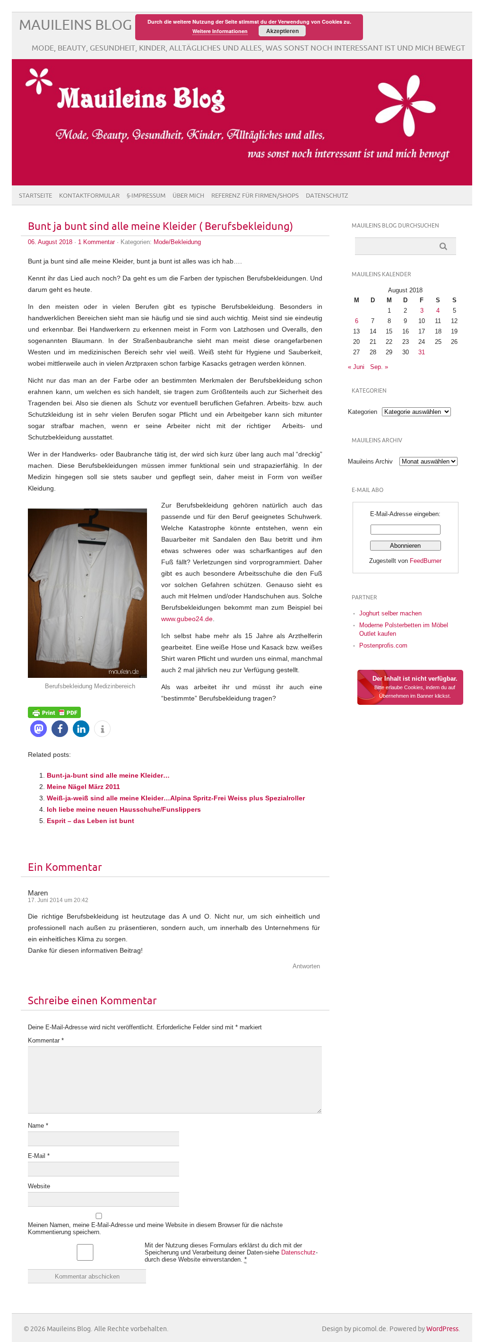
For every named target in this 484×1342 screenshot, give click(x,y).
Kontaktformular (89, 196)
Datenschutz (327, 196)
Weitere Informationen (220, 31)
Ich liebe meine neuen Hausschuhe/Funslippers (124, 809)
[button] (38, 728)
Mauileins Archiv (370, 461)
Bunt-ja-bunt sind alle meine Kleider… (108, 775)
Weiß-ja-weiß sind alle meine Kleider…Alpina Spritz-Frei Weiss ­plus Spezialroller (176, 798)
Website (39, 1186)
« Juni (356, 366)
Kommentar (46, 1040)
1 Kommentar (96, 242)
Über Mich (188, 196)
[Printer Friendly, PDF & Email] (54, 712)
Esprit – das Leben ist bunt (90, 820)
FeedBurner (425, 560)
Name (38, 1125)
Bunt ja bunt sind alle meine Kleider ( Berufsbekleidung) (160, 226)
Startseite (35, 196)
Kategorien (362, 411)
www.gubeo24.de (187, 619)
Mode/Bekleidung (177, 242)
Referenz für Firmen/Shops (255, 196)
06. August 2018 (50, 242)
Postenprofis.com (383, 645)
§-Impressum (146, 196)
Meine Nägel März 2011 (83, 786)
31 (421, 352)
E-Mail (39, 1155)
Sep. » (379, 366)
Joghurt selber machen (390, 613)
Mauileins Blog (75, 25)
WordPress (442, 1329)
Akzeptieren (282, 30)
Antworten (306, 966)
